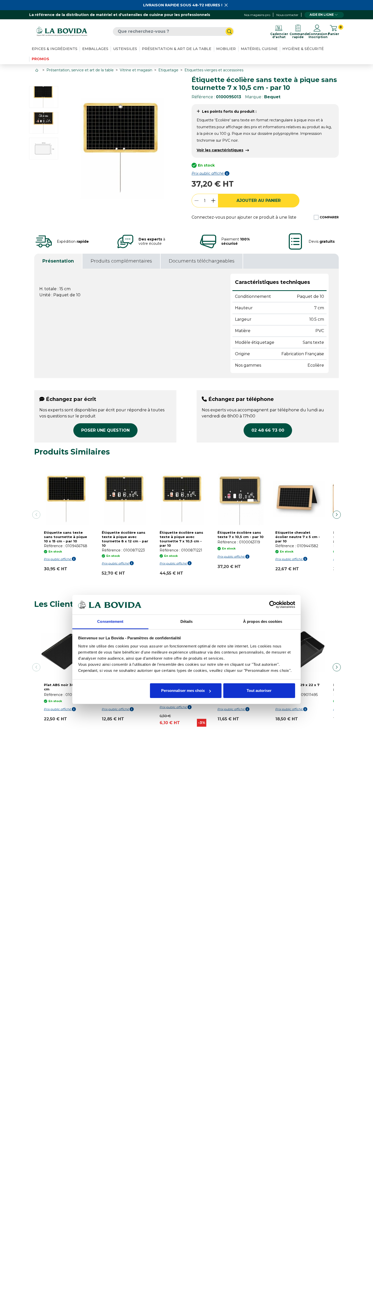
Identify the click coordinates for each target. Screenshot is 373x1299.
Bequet (272, 96)
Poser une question (105, 430)
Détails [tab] (186, 621)
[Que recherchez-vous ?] (229, 31)
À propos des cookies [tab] (262, 621)
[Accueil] (37, 70)
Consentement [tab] (110, 621)
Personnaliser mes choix (183, 690)
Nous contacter (287, 15)
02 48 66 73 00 (267, 430)
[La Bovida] (61, 31)
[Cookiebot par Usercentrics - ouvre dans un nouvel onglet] (273, 604)
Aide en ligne (322, 15)
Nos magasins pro (257, 15)
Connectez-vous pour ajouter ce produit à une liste (244, 217)
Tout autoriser (259, 690)
